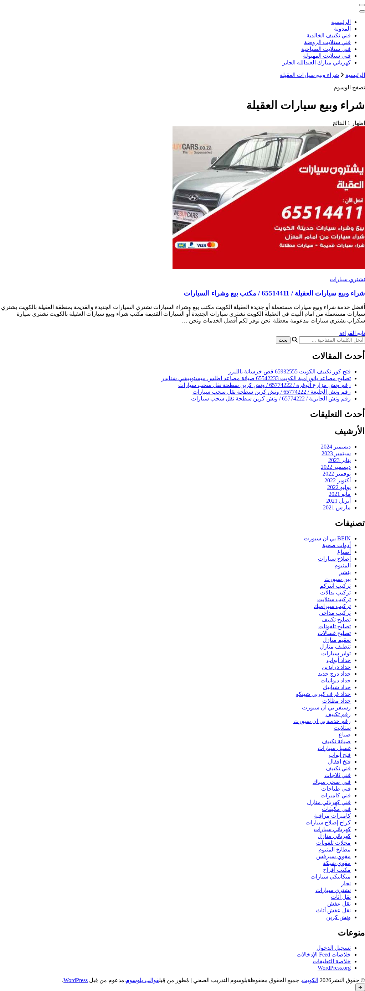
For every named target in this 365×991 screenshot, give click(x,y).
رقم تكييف (338, 714)
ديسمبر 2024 (336, 447)
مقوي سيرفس (333, 856)
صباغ (345, 735)
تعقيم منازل (337, 640)
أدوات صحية (336, 545)
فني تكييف (338, 768)
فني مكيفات (336, 809)
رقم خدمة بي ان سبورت (322, 721)
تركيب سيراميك (332, 606)
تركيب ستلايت (334, 599)
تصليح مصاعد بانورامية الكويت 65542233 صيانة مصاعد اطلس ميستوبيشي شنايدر (256, 378)
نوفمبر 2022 (337, 474)
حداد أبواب (339, 660)
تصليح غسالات (334, 633)
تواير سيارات (336, 653)
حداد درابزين (336, 667)
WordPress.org (334, 968)
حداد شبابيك (337, 687)
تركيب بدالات (335, 592)
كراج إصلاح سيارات (328, 822)
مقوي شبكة (337, 863)
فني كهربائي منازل (329, 802)
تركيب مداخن (335, 613)
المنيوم (342, 565)
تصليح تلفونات (334, 626)
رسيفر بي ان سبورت (326, 707)
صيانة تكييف (336, 741)
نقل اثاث (341, 897)
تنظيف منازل (335, 647)
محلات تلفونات (333, 843)
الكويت (310, 980)
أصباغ (344, 552)
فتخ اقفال (339, 762)
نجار (346, 883)
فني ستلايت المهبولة (327, 56)
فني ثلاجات (337, 775)
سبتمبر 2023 (336, 453)
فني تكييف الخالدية (329, 35)
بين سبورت (337, 579)
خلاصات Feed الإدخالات (324, 954)
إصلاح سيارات (334, 559)
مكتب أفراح (337, 870)
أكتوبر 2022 (337, 480)
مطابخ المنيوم (334, 849)
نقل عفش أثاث (333, 910)
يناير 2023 (339, 460)
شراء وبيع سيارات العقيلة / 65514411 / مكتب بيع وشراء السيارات (274, 293)
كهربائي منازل (334, 836)
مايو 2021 (340, 494)
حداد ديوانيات (335, 680)
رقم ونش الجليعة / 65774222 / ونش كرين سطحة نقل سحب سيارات (271, 392)
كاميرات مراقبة (332, 816)
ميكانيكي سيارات (330, 877)
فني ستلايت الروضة (327, 42)
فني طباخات (336, 789)
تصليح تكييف (336, 620)
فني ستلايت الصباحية (326, 49)
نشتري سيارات (347, 279)
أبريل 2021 (338, 501)
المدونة (342, 29)
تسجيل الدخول (334, 948)
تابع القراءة (352, 333)
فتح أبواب (340, 755)
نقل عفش (339, 904)
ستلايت (342, 728)
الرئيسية (341, 22)
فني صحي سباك (332, 782)
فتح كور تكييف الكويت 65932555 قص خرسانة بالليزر (289, 371)
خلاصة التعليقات (332, 961)
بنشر (345, 572)
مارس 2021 (337, 507)
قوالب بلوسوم (142, 980)
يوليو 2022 (339, 487)
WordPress (75, 980)
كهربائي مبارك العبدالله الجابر (316, 62)
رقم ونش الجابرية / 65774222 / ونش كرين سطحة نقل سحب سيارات (271, 398)
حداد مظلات (336, 701)
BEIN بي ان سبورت (327, 538)
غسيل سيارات (334, 748)
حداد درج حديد (334, 674)
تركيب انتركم (335, 586)
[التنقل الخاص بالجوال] (362, 5)
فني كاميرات (335, 795)
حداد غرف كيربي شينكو (323, 694)
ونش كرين (338, 917)
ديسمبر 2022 (336, 467)
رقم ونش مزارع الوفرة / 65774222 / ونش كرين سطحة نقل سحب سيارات (264, 385)
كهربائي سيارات (332, 829)
